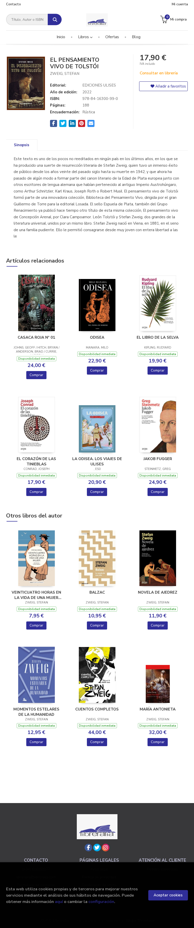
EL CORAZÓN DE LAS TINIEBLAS (36, 461)
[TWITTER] (97, 847)
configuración (101, 901)
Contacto (13, 4)
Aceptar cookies (168, 895)
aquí (59, 901)
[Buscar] (55, 19)
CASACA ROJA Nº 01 (36, 337)
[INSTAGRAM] (105, 847)
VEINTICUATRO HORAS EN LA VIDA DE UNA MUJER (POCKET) (36, 595)
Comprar (36, 375)
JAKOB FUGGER (157, 458)
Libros (84, 37)
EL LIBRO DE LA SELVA (158, 337)
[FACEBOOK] (88, 847)
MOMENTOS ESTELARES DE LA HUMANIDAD (36, 712)
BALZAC (97, 592)
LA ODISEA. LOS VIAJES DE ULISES (97, 461)
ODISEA (97, 337)
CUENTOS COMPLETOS (97, 709)
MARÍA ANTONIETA (158, 709)
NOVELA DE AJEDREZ (157, 592)
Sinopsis (21, 144)
